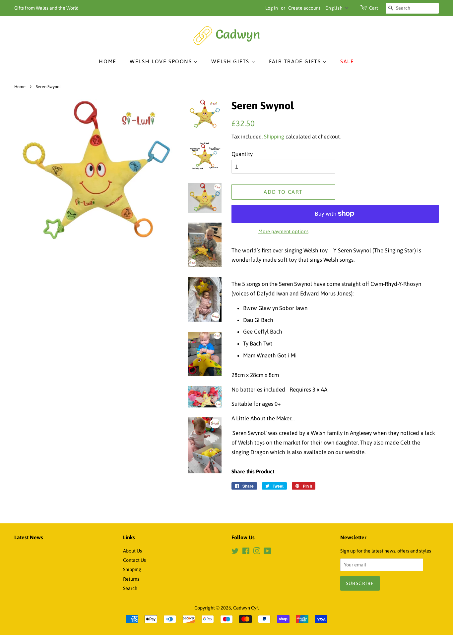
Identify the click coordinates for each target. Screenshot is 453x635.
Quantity (242, 154)
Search (130, 588)
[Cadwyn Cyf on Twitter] (235, 552)
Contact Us (134, 560)
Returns (131, 579)
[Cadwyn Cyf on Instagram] (256, 552)
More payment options (283, 231)
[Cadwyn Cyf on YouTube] (267, 552)
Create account (304, 8)
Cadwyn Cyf (245, 607)
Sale (347, 61)
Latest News (28, 537)
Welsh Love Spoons (162, 61)
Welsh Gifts (231, 61)
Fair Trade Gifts (296, 61)
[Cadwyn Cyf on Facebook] (246, 552)
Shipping (274, 136)
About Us (132, 551)
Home (107, 61)
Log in (271, 8)
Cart (373, 8)
